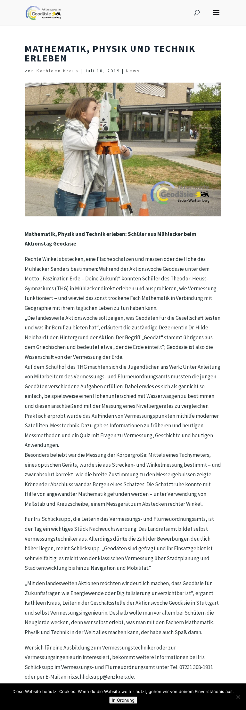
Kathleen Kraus (58, 71)
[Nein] (238, 697)
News (133, 71)
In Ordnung (123, 700)
